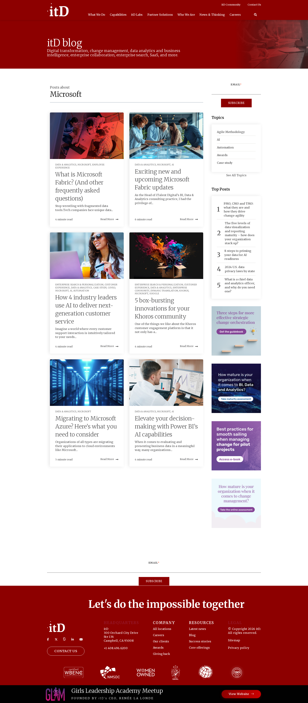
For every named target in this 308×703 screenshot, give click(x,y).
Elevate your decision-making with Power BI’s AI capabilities (166, 426)
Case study (100, 287)
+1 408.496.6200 (116, 648)
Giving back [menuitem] (161, 654)
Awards (222, 155)
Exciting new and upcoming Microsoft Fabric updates (162, 179)
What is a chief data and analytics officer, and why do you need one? (240, 285)
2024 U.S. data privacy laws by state (240, 269)
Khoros (184, 290)
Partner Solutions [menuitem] (160, 14)
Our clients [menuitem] (161, 641)
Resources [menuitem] (201, 623)
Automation (81, 290)
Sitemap (234, 640)
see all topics (236, 175)
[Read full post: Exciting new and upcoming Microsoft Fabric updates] (166, 135)
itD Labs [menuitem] (137, 14)
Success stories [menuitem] (200, 641)
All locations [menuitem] (162, 629)
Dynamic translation (164, 290)
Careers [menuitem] (235, 14)
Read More (107, 219)
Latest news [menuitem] (197, 629)
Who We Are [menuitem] (186, 14)
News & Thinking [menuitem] (212, 14)
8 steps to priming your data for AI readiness (237, 255)
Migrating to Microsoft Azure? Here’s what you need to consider (86, 426)
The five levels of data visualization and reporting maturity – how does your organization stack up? (240, 233)
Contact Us (65, 651)
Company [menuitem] (164, 623)
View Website (239, 694)
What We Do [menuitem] (96, 14)
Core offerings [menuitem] (199, 647)
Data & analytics (65, 164)
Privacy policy (238, 648)
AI (173, 164)
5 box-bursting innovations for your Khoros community (162, 308)
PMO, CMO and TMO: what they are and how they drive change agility (238, 209)
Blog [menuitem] (192, 635)
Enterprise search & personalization (79, 284)
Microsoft (84, 164)
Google (154, 293)
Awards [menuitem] (158, 647)
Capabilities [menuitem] (118, 14)
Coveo (111, 287)
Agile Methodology (231, 132)
